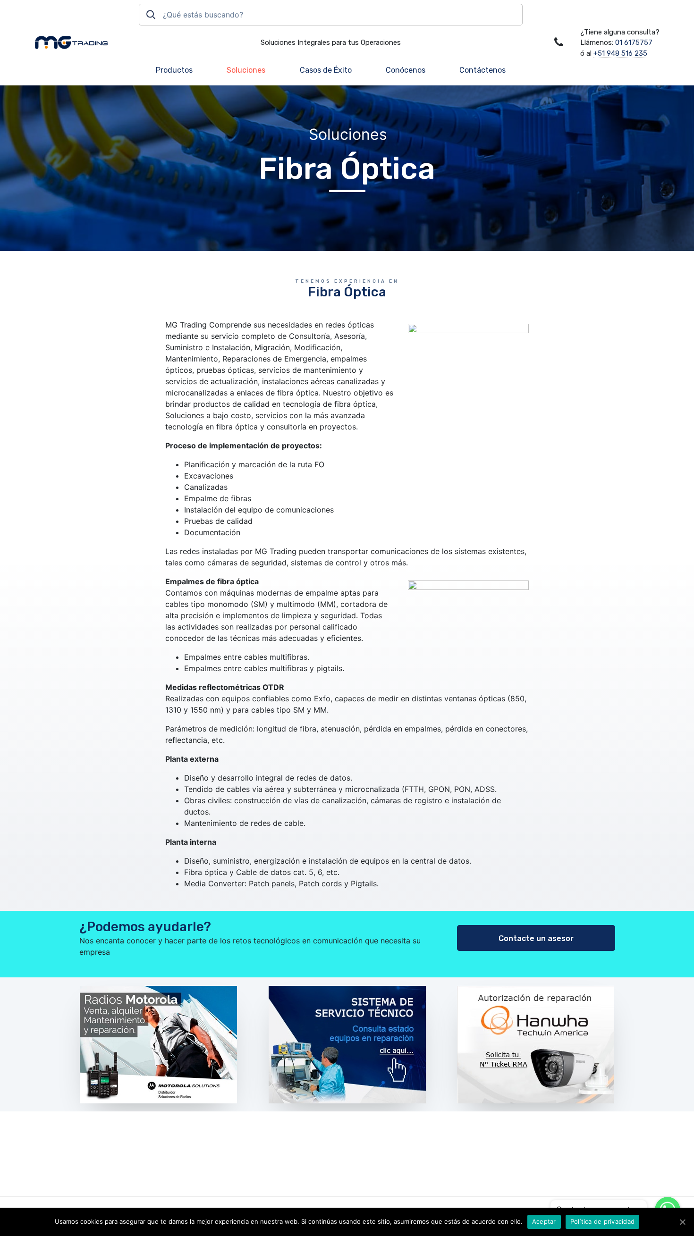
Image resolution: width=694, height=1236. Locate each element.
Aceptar (544, 1221)
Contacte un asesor (536, 938)
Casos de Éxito (326, 70)
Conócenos (405, 70)
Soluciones (246, 70)
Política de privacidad (602, 1221)
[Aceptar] (682, 1222)
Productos (174, 70)
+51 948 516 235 (620, 53)
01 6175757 (632, 42)
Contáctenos (482, 70)
